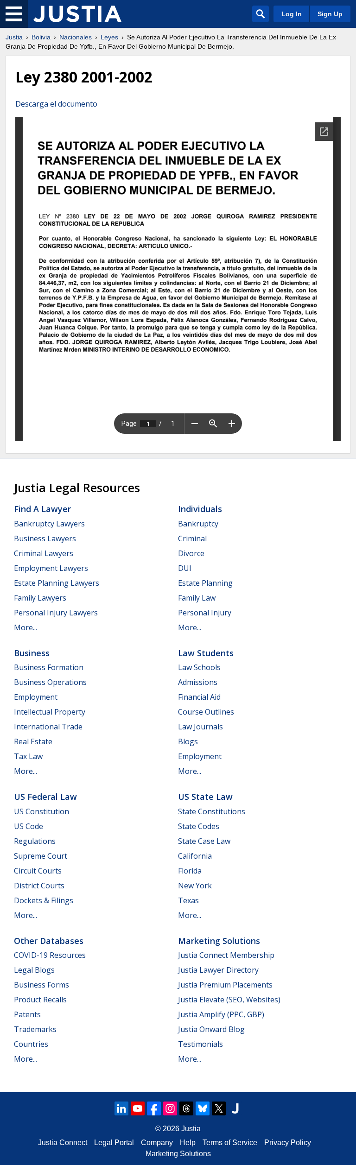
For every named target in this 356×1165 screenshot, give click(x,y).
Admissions (197, 682)
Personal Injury (204, 613)
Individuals (200, 508)
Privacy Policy (287, 1142)
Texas (188, 900)
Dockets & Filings (43, 900)
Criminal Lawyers (43, 553)
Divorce (191, 553)
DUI (184, 568)
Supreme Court (40, 856)
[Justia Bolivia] (77, 14)
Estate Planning (205, 583)
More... (25, 627)
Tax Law (28, 756)
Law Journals (200, 727)
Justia (14, 37)
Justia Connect (62, 1142)
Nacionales (75, 37)
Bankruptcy (198, 524)
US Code (28, 826)
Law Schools (199, 667)
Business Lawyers (45, 538)
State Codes (198, 826)
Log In (291, 14)
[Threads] (186, 1108)
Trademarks (35, 1029)
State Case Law (204, 841)
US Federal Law (45, 796)
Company (157, 1142)
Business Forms (41, 985)
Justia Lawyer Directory (218, 970)
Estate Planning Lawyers (56, 583)
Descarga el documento (56, 104)
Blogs (188, 741)
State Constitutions (211, 811)
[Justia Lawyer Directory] (235, 1108)
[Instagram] (170, 1108)
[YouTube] (138, 1108)
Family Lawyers (40, 598)
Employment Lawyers (51, 568)
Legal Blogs (34, 970)
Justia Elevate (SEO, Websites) (229, 999)
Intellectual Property (49, 712)
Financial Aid (199, 697)
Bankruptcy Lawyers (49, 524)
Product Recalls (40, 999)
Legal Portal (114, 1142)
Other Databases (48, 940)
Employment (35, 697)
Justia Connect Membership (226, 955)
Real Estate (33, 741)
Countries (31, 1044)
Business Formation (48, 667)
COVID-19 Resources (50, 955)
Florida (190, 871)
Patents (27, 1014)
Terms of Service (230, 1142)
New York (195, 885)
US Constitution (41, 811)
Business (32, 652)
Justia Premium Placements (225, 985)
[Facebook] (154, 1108)
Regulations (35, 841)
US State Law (205, 796)
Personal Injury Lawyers (56, 613)
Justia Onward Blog (211, 1029)
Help (188, 1142)
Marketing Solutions (219, 940)
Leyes (109, 37)
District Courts (39, 885)
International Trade (48, 727)
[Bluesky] (203, 1108)
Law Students (206, 652)
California (195, 856)
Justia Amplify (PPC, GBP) (221, 1014)
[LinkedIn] (121, 1108)
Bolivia (41, 37)
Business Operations (50, 682)
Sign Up (330, 14)
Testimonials (200, 1044)
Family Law (197, 598)
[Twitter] (219, 1108)
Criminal (192, 538)
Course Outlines (206, 712)
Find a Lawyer (42, 508)
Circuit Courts (38, 871)
